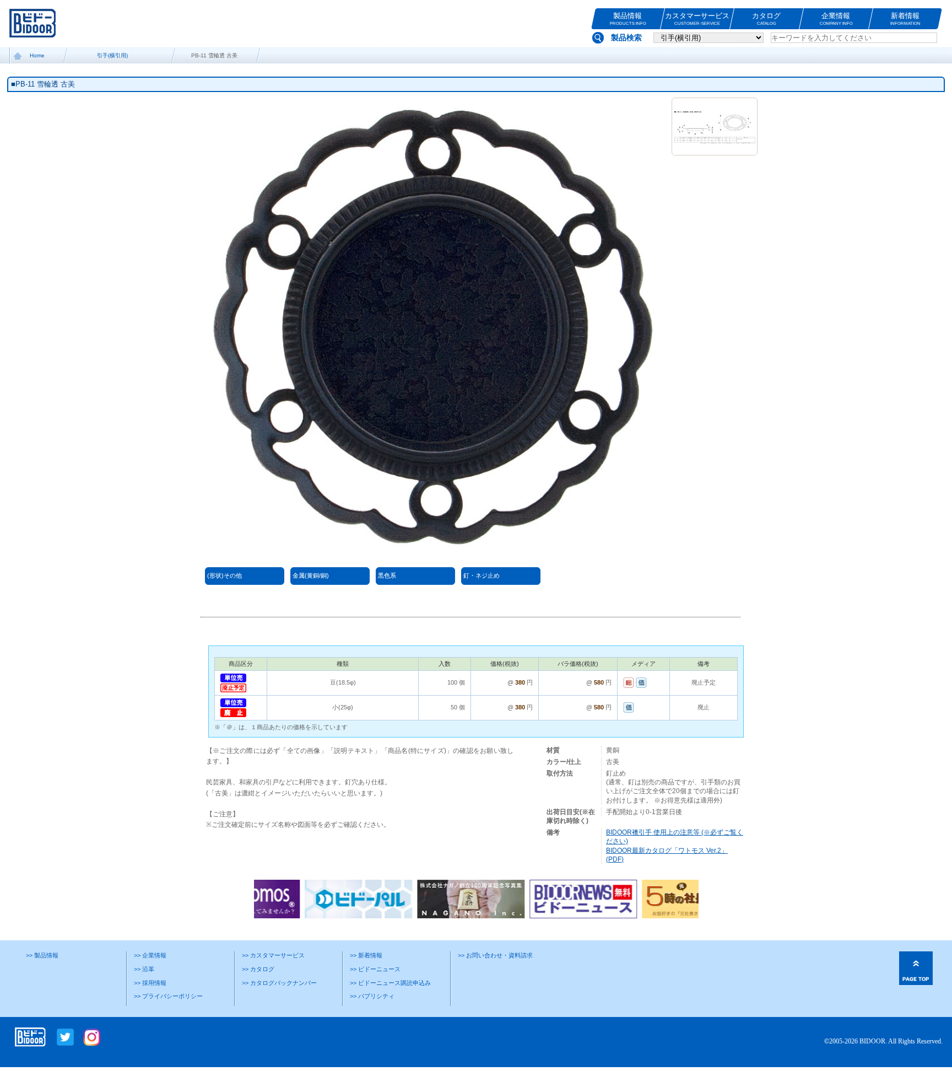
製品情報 (627, 19)
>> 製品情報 (42, 955)
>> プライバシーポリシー (168, 996)
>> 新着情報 (366, 955)
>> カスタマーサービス (273, 955)
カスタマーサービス (697, 19)
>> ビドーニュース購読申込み (390, 982)
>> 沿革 (144, 969)
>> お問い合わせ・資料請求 (495, 955)
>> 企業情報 (150, 955)
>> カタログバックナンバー (279, 982)
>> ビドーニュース (375, 969)
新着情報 (905, 19)
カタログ (766, 19)
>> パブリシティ (372, 996)
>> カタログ (258, 969)
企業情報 (835, 19)
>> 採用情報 (150, 982)
